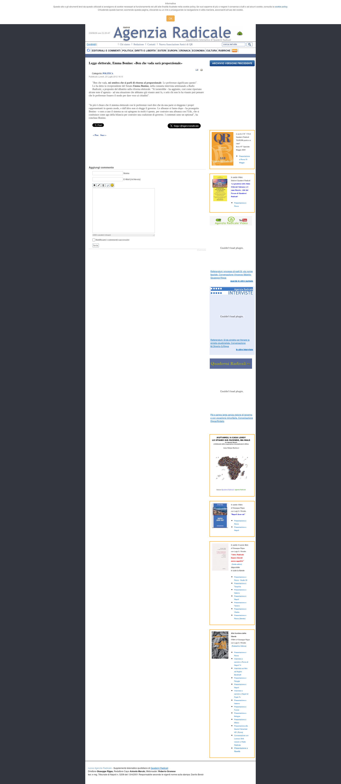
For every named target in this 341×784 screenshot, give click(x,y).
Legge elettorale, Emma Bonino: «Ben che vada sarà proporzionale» (135, 63)
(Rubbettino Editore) (239, 646)
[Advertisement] (147, 143)
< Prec (96, 135)
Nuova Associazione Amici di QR (176, 44)
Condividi (91, 44)
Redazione (139, 44)
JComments (201, 250)
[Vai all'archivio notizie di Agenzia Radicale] (232, 65)
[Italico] (99, 185)
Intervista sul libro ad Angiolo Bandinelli (240, 671)
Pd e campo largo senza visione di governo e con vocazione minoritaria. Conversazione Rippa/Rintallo (231, 418)
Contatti (151, 44)
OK (170, 18)
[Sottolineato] (103, 185)
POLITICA (108, 73)
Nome (126, 173)
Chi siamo (125, 44)
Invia (95, 245)
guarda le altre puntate (241, 281)
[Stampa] (201, 70)
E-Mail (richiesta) (131, 179)
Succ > (103, 135)
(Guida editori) (237, 564)
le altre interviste (244, 349)
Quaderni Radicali (159, 767)
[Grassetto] (94, 185)
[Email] (196, 70)
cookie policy (281, 6)
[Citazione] (108, 185)
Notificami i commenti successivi (112, 240)
